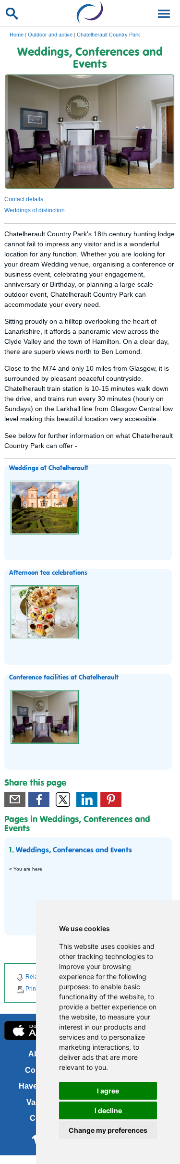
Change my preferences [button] (108, 1130)
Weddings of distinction (34, 210)
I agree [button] (108, 1091)
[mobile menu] (162, 13)
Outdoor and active (50, 34)
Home (17, 34)
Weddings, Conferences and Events (74, 850)
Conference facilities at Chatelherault (64, 677)
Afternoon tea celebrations (48, 573)
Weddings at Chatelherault (48, 468)
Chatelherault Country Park (108, 34)
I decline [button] (108, 1110)
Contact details (23, 199)
